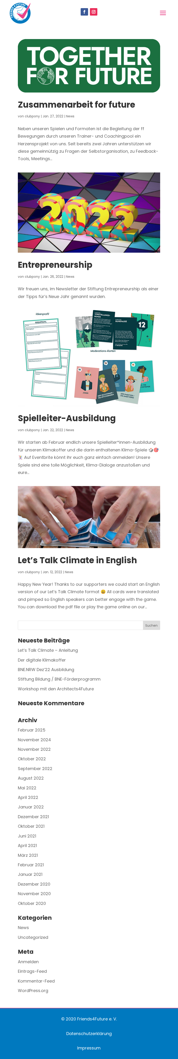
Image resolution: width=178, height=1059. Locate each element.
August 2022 (31, 778)
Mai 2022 (27, 788)
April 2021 (27, 845)
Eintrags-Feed (32, 971)
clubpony (32, 116)
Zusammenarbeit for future (76, 105)
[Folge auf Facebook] (84, 12)
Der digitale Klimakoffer (42, 660)
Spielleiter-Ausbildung (67, 418)
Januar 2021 (30, 874)
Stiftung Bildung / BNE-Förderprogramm (59, 679)
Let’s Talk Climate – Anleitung (48, 650)
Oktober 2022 (32, 759)
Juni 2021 (27, 836)
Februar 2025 (31, 730)
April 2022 (28, 797)
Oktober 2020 (32, 903)
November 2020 (34, 894)
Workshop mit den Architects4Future (56, 689)
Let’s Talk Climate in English (77, 560)
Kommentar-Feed (36, 981)
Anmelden (28, 962)
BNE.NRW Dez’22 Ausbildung (46, 669)
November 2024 (34, 740)
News (70, 116)
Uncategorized (33, 937)
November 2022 (34, 749)
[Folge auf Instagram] (93, 12)
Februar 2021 (31, 865)
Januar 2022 (31, 807)
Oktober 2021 (31, 826)
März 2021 (28, 855)
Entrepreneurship (55, 265)
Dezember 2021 (33, 817)
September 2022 (35, 768)
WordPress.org (33, 990)
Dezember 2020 (34, 884)
